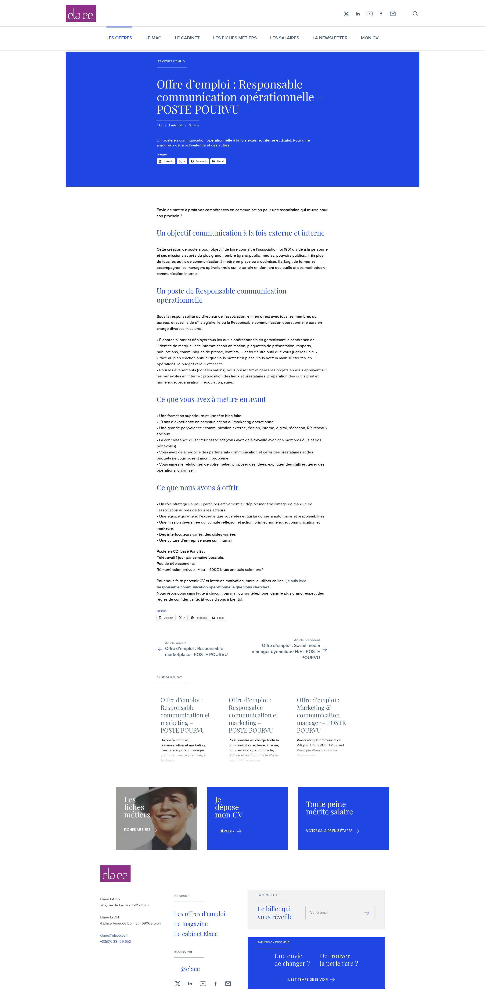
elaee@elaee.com (114, 935)
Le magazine (191, 923)
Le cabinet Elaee (196, 933)
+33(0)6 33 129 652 (115, 941)
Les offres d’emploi (199, 913)
